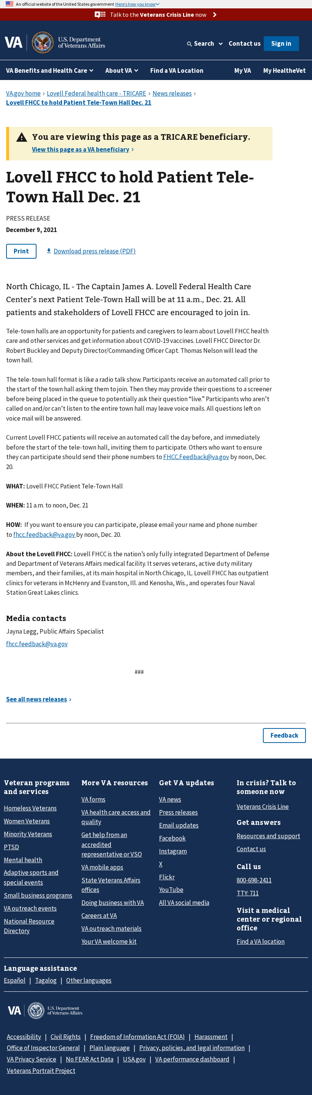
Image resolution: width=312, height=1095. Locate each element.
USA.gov (134, 1059)
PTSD (11, 847)
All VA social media (184, 902)
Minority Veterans (28, 834)
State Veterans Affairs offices (110, 885)
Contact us (245, 43)
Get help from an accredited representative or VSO (111, 844)
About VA (118, 70)
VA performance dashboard (192, 1059)
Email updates (179, 825)
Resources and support (268, 836)
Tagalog (46, 980)
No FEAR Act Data (89, 1059)
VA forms (93, 799)
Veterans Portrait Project (41, 1070)
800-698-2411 (254, 880)
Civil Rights (66, 1037)
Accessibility (24, 1037)
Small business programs (38, 895)
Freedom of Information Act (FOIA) (137, 1037)
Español (14, 980)
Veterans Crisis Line (263, 806)
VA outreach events (30, 908)
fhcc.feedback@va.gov (44, 534)
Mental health (23, 860)
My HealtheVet (284, 70)
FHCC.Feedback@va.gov (196, 457)
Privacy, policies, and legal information (192, 1048)
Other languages (88, 980)
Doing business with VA (112, 902)
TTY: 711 (248, 893)
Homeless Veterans (30, 808)
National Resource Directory (29, 926)
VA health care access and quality (116, 817)
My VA (242, 70)
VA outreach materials (111, 928)
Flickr (167, 877)
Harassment (211, 1037)
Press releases (178, 812)
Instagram (173, 851)
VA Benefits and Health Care (46, 70)
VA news (170, 799)
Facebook (172, 838)
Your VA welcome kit (109, 941)
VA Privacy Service (31, 1059)
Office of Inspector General (43, 1048)
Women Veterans (27, 821)
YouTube (171, 889)
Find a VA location (261, 941)
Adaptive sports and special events (31, 877)
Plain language (109, 1048)
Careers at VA (99, 915)
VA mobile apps (102, 867)
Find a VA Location (177, 70)
